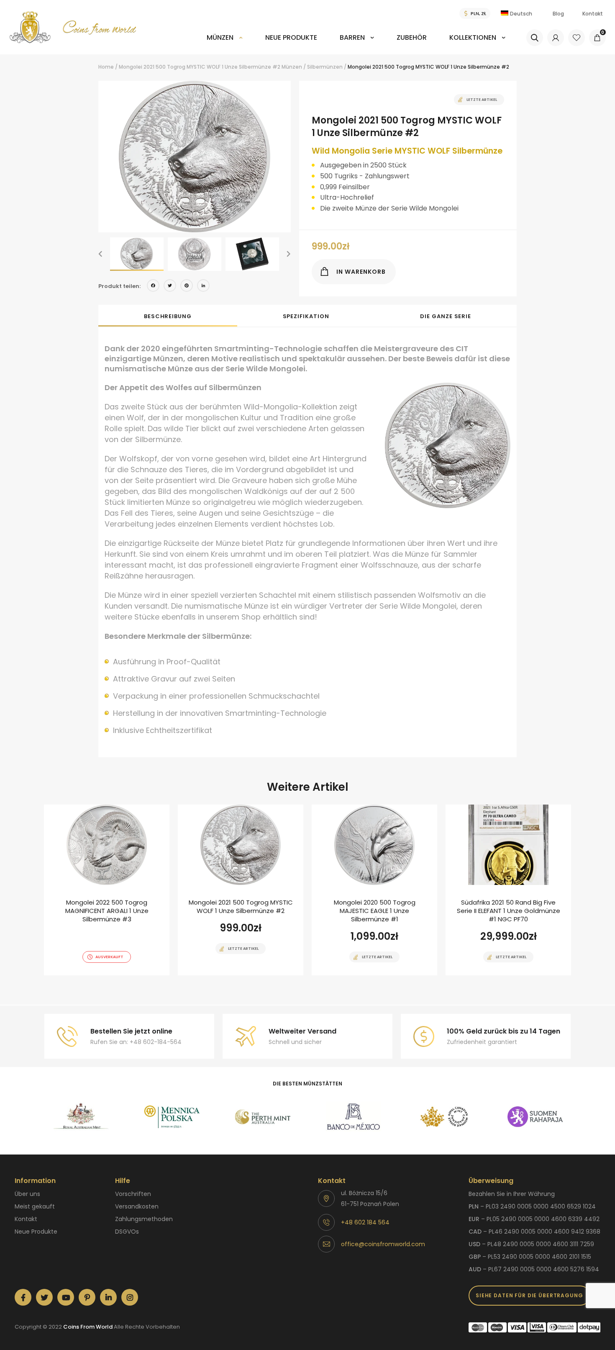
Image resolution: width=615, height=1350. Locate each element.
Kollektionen (472, 37)
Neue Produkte (291, 37)
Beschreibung (168, 316)
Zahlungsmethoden (144, 1219)
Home (106, 66)
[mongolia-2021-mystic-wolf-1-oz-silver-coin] (240, 890)
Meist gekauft (35, 1206)
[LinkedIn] (203, 286)
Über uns (27, 1194)
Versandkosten (137, 1206)
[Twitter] (170, 286)
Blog (558, 13)
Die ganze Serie (445, 316)
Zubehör (412, 37)
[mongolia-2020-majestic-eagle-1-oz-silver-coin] (374, 890)
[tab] (167, 316)
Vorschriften (133, 1194)
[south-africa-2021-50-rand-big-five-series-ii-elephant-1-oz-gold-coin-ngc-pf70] (508, 890)
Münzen (220, 37)
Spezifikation (306, 316)
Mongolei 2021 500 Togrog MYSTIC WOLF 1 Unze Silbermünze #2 (199, 66)
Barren (352, 37)
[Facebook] (153, 286)
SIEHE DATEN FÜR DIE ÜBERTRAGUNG (529, 1295)
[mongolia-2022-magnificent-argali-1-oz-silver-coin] (106, 890)
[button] (100, 254)
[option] (194, 156)
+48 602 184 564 (365, 1222)
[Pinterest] (186, 286)
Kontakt (592, 13)
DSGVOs (127, 1231)
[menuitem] (225, 43)
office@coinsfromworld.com (383, 1244)
